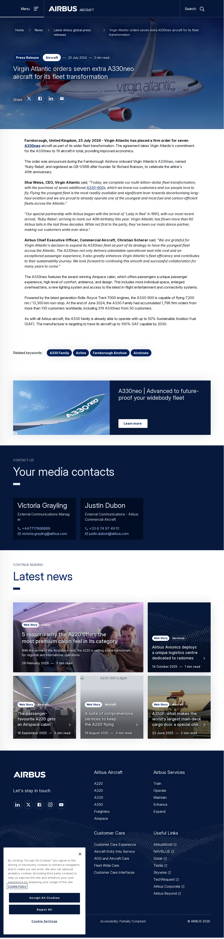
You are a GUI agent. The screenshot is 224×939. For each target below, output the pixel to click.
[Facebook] (39, 804)
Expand (159, 811)
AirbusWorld (162, 844)
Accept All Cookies (44, 897)
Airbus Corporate (166, 886)
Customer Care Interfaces (114, 872)
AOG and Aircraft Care (111, 858)
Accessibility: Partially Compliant (123, 921)
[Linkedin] (17, 804)
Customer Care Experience (115, 844)
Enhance (160, 804)
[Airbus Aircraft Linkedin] (51, 98)
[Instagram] (50, 804)
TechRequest (164, 879)
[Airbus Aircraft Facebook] (40, 98)
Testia (158, 865)
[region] (44, 890)
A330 (98, 797)
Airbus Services (169, 772)
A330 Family (59, 353)
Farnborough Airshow (110, 353)
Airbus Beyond (165, 893)
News (39, 30)
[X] (28, 804)
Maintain (160, 797)
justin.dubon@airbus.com (108, 533)
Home (19, 30)
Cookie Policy (17, 886)
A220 (98, 783)
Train (157, 783)
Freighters (102, 811)
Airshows (141, 353)
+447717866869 (35, 528)
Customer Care (109, 833)
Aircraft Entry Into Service (114, 851)
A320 (98, 790)
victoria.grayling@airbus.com (44, 533)
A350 (98, 804)
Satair (158, 858)
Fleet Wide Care (106, 865)
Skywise (160, 872)
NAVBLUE (161, 851)
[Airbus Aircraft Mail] (61, 98)
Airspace (101, 818)
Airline (81, 353)
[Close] (80, 854)
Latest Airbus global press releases (72, 32)
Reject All (44, 909)
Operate (159, 790)
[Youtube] (61, 804)
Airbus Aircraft (108, 772)
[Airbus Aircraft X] (29, 98)
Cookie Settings (44, 921)
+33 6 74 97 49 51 (103, 528)
